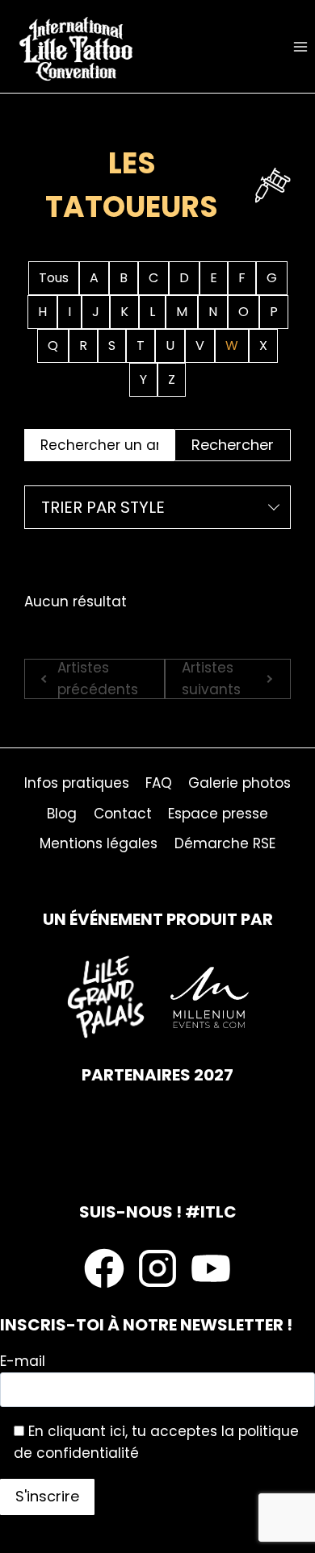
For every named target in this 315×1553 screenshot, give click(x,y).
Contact (123, 813)
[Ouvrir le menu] (300, 46)
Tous (54, 278)
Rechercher (232, 445)
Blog (62, 813)
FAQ (158, 783)
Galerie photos (239, 783)
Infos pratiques (76, 783)
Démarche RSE (224, 843)
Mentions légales (99, 843)
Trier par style (103, 507)
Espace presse (218, 813)
